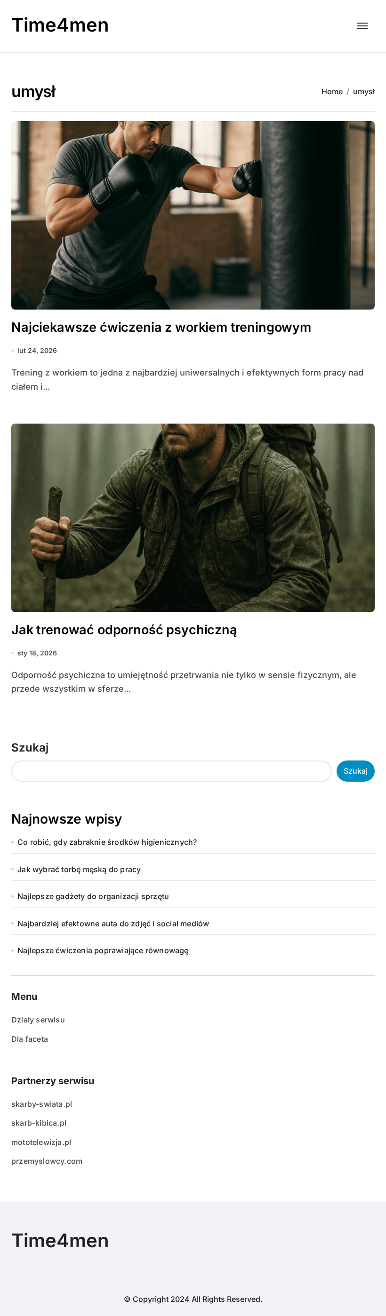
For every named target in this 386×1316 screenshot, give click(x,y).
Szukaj (29, 747)
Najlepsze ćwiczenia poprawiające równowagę (102, 950)
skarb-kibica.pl (38, 1123)
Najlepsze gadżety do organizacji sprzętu (93, 896)
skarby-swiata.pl (41, 1104)
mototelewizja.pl (41, 1142)
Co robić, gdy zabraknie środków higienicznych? (107, 842)
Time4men (60, 24)
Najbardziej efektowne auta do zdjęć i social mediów (113, 923)
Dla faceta (29, 1039)
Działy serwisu (38, 1019)
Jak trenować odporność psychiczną (124, 630)
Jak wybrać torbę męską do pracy (79, 869)
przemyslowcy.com (46, 1161)
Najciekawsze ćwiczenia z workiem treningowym (161, 327)
